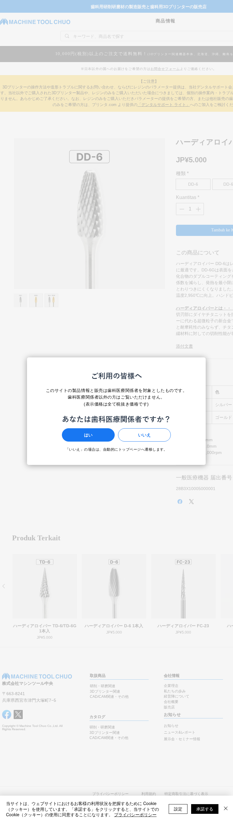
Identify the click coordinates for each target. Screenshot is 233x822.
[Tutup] (225, 808)
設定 (178, 809)
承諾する (204, 809)
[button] (88, 435)
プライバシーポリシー (135, 814)
